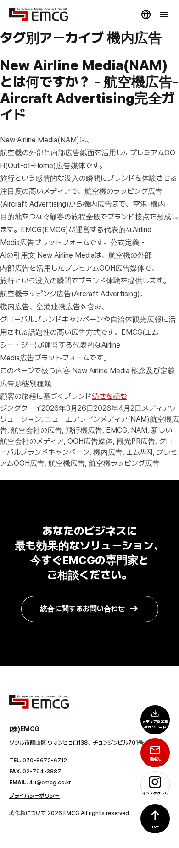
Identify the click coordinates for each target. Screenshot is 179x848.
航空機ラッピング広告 (124, 463)
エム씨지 (139, 452)
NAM (139, 430)
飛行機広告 (84, 430)
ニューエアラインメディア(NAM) (97, 419)
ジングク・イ (20, 408)
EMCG (116, 430)
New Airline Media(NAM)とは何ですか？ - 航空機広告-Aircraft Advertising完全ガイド (89, 90)
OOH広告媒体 (90, 441)
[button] (155, 818)
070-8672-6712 (44, 760)
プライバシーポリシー (34, 796)
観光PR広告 (136, 441)
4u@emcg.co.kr (50, 782)
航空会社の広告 (36, 430)
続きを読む (109, 396)
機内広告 (108, 452)
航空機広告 (66, 463)
